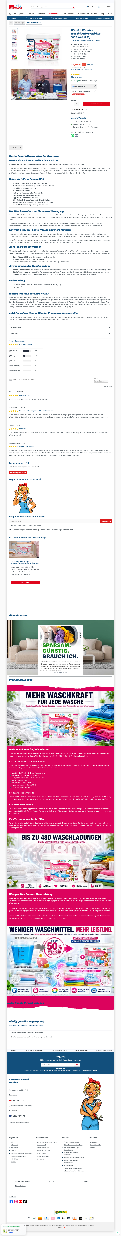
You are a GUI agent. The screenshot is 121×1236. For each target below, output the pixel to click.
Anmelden (93, 1142)
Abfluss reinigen (69, 1165)
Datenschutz (14, 1145)
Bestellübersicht (95, 1145)
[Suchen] (73, 7)
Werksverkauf (41, 1145)
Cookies (13, 1150)
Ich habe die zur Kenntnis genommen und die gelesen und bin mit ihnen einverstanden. (60, 1070)
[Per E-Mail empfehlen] (76, 135)
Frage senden (106, 521)
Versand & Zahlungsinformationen (21, 1153)
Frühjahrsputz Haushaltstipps (73, 1168)
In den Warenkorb (96, 104)
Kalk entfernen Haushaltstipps (73, 1145)
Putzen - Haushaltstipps (71, 1142)
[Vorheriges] (20, 47)
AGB (70, 1070)
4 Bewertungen (76, 77)
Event (86, 1181)
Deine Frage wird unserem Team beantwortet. (25, 525)
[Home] (10, 13)
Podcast (52, 1181)
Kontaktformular (24, 1122)
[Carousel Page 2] (57, 672)
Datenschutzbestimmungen (40, 1070)
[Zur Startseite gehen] (15, 6)
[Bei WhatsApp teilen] (72, 135)
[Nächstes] (66, 47)
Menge (73, 100)
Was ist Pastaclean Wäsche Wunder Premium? (27, 1033)
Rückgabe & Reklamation (18, 1156)
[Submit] (77, 1065)
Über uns (13, 1162)
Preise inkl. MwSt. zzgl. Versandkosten (81, 69)
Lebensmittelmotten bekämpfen (74, 1171)
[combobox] (51, 7)
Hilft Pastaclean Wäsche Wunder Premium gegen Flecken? (31, 1037)
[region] (39, 47)
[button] (39, 84)
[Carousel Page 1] (55, 672)
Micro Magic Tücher (43, 1156)
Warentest (40, 1159)
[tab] (15, 147)
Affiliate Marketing (20, 1186)
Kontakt (92, 1148)
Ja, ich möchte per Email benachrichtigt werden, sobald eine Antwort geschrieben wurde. (43, 530)
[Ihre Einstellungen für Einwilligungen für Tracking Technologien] (118, 1233)
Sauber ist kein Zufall (43, 1150)
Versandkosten (56, 1225)
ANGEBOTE (14, 18)
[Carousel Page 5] (66, 672)
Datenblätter (14, 1159)
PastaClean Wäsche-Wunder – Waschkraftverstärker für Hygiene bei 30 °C (24, 562)
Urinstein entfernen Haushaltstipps (74, 1157)
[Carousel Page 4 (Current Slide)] (63, 672)
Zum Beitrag (25, 582)
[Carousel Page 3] (60, 672)
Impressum (14, 1148)
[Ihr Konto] (99, 7)
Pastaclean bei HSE (43, 1148)
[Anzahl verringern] (72, 104)
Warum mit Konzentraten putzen (47, 1142)
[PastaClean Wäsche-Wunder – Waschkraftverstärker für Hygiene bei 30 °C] (24, 550)
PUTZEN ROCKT (42, 1153)
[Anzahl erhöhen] (81, 104)
